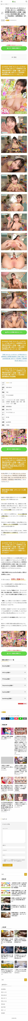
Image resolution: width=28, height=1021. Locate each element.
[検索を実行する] (25, 874)
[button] (3, 718)
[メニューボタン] (1, 1)
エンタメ (5, 992)
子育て (4, 1007)
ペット (4, 1010)
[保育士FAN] (14, 1)
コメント (5, 828)
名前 (4, 845)
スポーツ (5, 998)
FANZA (8, 20)
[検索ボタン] (26, 1)
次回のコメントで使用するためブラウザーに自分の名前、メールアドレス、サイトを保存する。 (14, 860)
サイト (4, 855)
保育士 (4, 989)
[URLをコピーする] (25, 718)
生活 (4, 1004)
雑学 (4, 1013)
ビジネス (5, 1001)
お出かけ (5, 995)
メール (5, 850)
